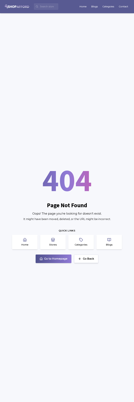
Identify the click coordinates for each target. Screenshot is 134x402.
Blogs (94, 6)
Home (83, 6)
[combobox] (46, 6)
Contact (123, 6)
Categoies (108, 6)
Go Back (88, 258)
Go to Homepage (55, 258)
